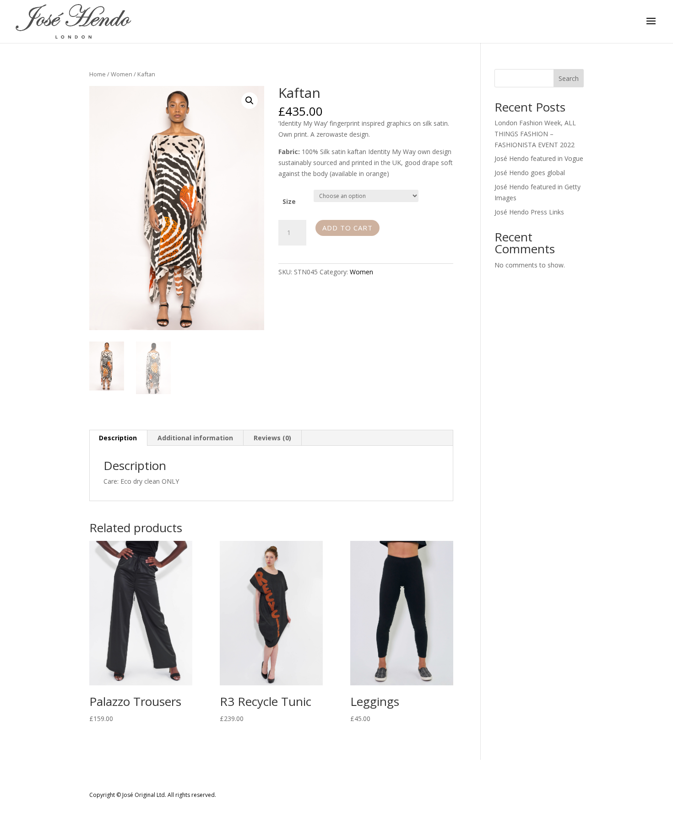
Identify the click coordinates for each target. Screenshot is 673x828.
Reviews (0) (272, 437)
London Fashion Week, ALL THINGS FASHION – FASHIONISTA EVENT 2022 (535, 133)
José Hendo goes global (529, 172)
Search (569, 78)
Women (121, 74)
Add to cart (347, 227)
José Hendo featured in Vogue (538, 158)
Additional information (195, 437)
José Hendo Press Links (529, 212)
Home (97, 74)
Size (289, 201)
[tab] (118, 438)
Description (118, 437)
